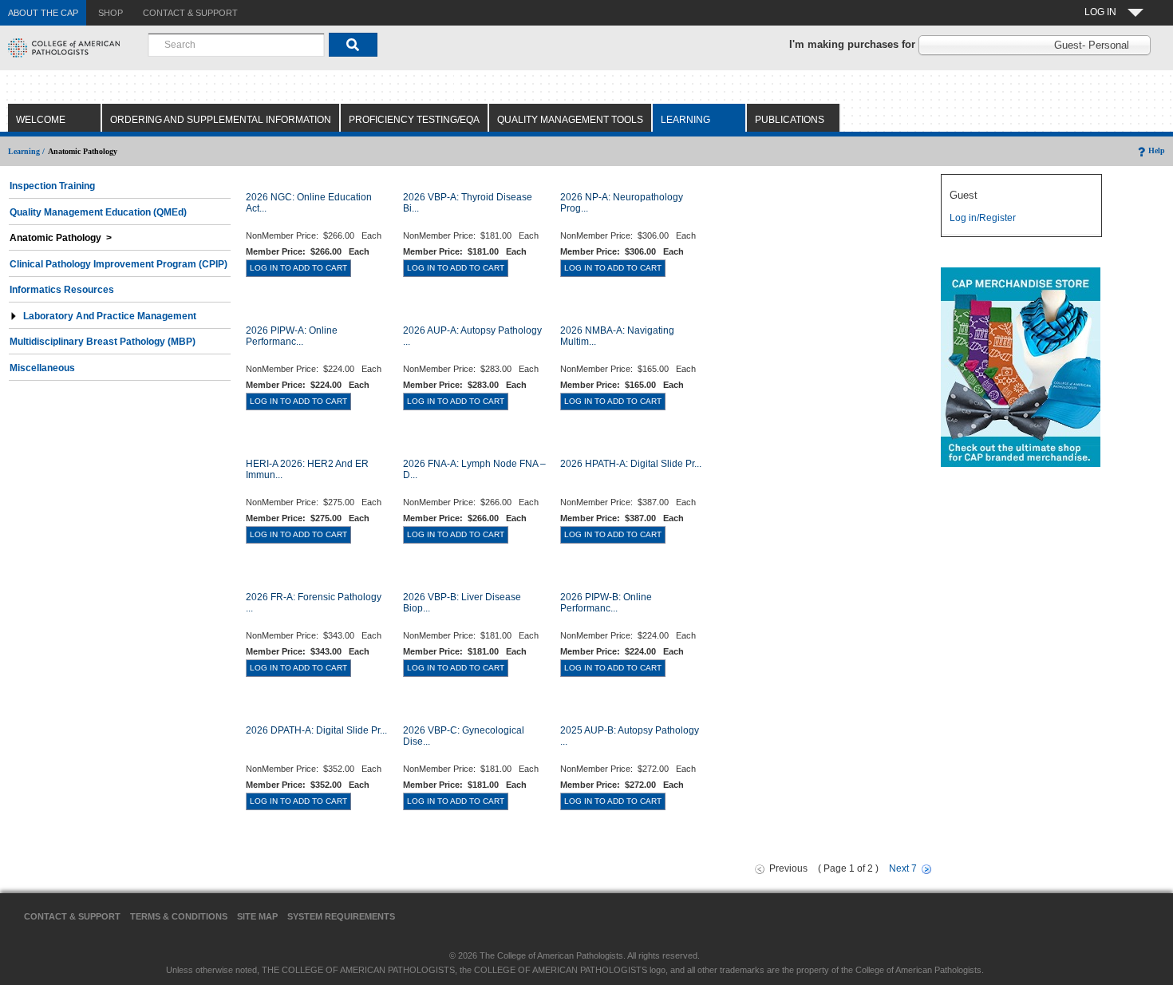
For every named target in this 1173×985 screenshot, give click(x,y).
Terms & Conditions (178, 916)
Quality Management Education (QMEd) (98, 212)
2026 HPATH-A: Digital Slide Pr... (630, 463)
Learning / (26, 151)
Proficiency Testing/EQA (414, 119)
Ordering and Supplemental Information (220, 119)
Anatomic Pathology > (61, 237)
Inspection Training (52, 186)
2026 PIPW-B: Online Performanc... (606, 602)
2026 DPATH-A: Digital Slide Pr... (316, 730)
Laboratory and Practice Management (109, 316)
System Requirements (341, 916)
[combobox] (236, 45)
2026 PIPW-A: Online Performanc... (292, 336)
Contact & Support (72, 916)
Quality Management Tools (570, 119)
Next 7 (903, 868)
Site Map (257, 916)
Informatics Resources (62, 289)
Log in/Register (983, 218)
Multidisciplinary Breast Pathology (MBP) (103, 341)
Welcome (40, 119)
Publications (789, 119)
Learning (685, 119)
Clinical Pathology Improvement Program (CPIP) (118, 264)
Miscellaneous (42, 368)
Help (1156, 150)
